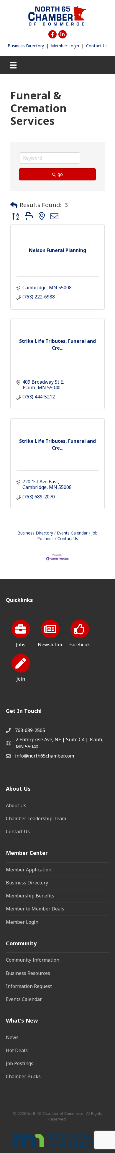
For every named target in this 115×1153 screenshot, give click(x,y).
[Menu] (13, 65)
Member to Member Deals (35, 908)
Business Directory (26, 46)
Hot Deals (17, 1050)
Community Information (32, 960)
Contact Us (97, 46)
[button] (13, 205)
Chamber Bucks (23, 1076)
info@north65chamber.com (44, 755)
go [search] (60, 174)
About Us (16, 805)
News (12, 1037)
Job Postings (19, 1063)
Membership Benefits (30, 895)
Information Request (29, 986)
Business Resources (28, 973)
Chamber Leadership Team (36, 818)
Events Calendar (72, 533)
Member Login (65, 46)
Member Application (28, 869)
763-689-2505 (30, 730)
